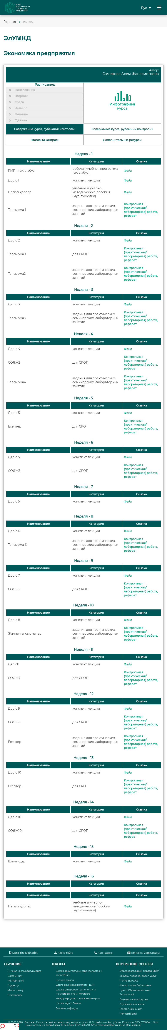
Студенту (13, 985)
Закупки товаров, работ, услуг (138, 975)
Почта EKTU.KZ (129, 980)
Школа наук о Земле (68, 1003)
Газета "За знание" (131, 1008)
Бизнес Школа (65, 980)
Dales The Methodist (25, 953)
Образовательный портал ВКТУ (139, 970)
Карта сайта (65, 953)
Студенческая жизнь (132, 1004)
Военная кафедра (67, 1008)
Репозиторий (128, 1013)
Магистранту (15, 990)
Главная (10, 22)
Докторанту (15, 995)
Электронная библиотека (135, 985)
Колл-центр (105, 953)
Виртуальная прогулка (134, 999)
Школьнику (15, 975)
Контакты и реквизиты (145, 953)
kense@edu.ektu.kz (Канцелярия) (122, 1025)
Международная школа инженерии (78, 998)
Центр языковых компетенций (75, 984)
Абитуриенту (16, 980)
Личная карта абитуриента (24, 970)
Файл (128, 170)
